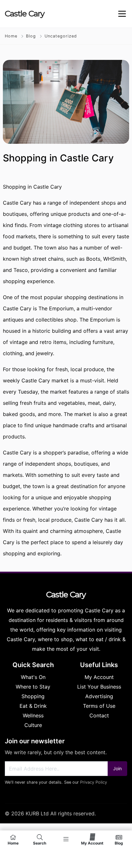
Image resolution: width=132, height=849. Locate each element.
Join (117, 768)
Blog (31, 36)
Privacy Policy (93, 782)
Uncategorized (61, 36)
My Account (92, 843)
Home (11, 36)
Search (39, 843)
